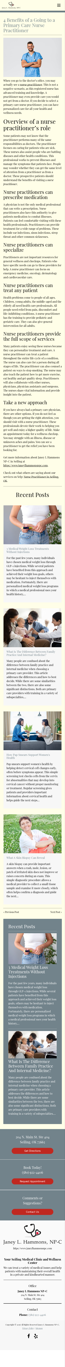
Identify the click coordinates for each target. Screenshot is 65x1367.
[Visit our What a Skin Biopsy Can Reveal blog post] (33, 833)
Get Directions (32, 1151)
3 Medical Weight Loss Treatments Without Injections (27, 550)
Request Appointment (32, 1181)
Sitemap (39, 1328)
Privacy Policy (28, 1328)
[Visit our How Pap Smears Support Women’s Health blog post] (33, 730)
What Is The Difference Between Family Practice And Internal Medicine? (30, 653)
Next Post (55, 912)
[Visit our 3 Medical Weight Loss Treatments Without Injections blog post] (33, 524)
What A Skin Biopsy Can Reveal (25, 857)
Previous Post (12, 912)
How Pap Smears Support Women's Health (28, 756)
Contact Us (32, 1212)
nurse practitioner (31, 84)
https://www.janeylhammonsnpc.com (25, 465)
